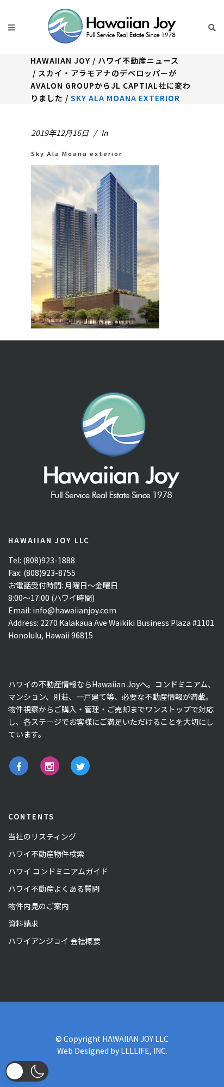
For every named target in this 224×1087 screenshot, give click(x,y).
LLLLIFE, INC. (144, 1050)
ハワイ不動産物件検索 (46, 853)
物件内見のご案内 (38, 905)
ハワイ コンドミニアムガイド (58, 871)
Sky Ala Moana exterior (76, 153)
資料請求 (23, 923)
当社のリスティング (42, 836)
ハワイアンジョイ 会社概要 (54, 940)
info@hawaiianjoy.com (74, 610)
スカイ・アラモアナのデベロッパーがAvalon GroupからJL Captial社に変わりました (110, 85)
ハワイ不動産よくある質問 (53, 888)
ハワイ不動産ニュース (138, 60)
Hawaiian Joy (60, 60)
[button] (26, 1071)
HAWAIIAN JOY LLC (135, 1038)
